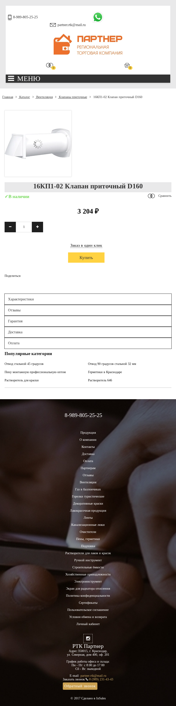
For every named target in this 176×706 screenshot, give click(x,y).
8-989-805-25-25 (25, 17)
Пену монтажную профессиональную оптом (35, 372)
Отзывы (14, 310)
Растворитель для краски (22, 380)
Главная (7, 97)
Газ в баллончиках (88, 489)
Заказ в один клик (86, 245)
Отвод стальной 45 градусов (24, 364)
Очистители (88, 532)
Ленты (88, 517)
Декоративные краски (88, 503)
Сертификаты (88, 602)
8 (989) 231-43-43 (101, 679)
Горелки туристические (88, 496)
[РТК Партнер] (88, 53)
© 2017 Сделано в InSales (88, 698)
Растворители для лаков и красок (88, 553)
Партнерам (88, 468)
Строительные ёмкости (88, 567)
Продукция (88, 432)
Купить (86, 257)
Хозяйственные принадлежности (88, 574)
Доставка (15, 332)
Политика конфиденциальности (88, 595)
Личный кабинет (88, 624)
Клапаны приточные (72, 97)
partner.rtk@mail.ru (72, 25)
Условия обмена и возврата (88, 617)
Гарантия (15, 321)
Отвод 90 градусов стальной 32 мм (112, 364)
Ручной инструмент (88, 560)
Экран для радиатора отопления (88, 588)
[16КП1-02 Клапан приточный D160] (38, 175)
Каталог (24, 97)
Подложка (88, 546)
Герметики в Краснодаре (105, 372)
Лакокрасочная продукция (88, 510)
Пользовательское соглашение (88, 610)
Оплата (13, 343)
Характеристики (21, 299)
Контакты (88, 447)
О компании (88, 439)
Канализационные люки (88, 525)
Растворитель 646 (100, 380)
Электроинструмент (88, 581)
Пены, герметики (88, 539)
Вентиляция (44, 97)
